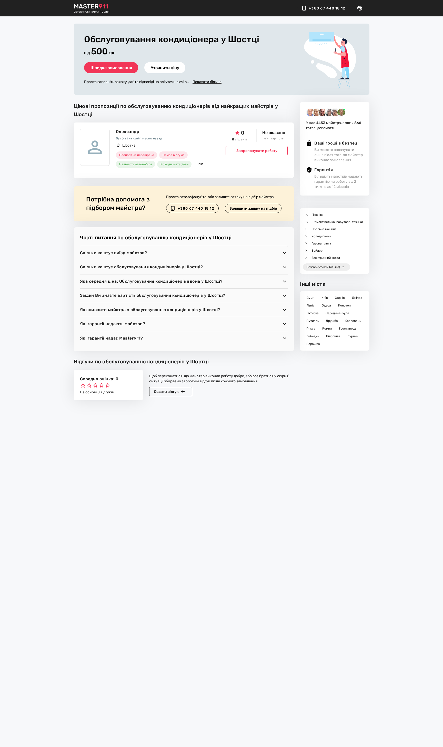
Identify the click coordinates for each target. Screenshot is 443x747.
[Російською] (361, 8)
